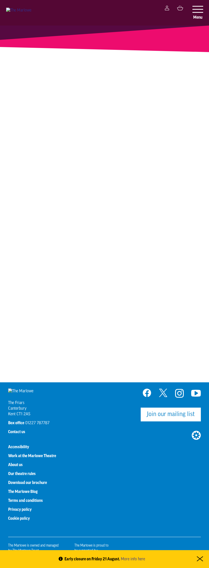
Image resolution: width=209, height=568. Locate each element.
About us (15, 465)
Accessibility (18, 447)
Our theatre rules (22, 474)
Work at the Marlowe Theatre (32, 456)
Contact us (16, 432)
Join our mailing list (171, 414)
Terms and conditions (25, 501)
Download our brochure (27, 483)
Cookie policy (19, 518)
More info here (133, 559)
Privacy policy (20, 509)
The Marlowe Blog (23, 492)
